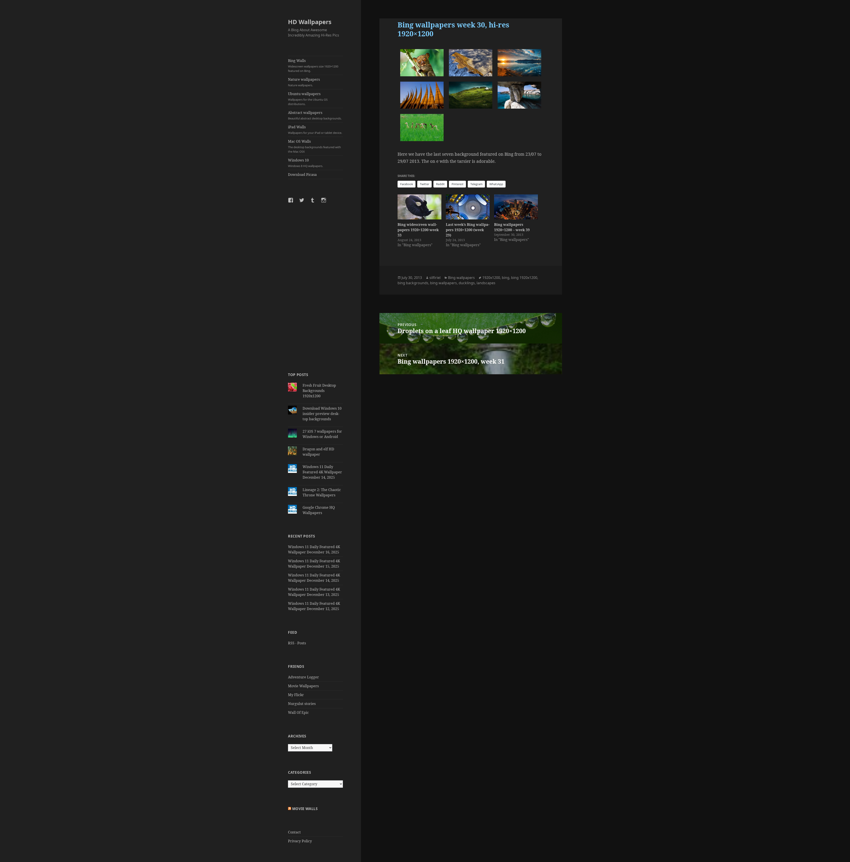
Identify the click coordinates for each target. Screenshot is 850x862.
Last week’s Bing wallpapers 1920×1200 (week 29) (467, 230)
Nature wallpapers (304, 82)
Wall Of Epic (298, 712)
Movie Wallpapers (303, 685)
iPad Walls (315, 130)
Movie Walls (305, 808)
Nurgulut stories (302, 703)
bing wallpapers (443, 282)
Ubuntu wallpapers (308, 98)
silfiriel (434, 277)
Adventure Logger (303, 677)
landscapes (486, 282)
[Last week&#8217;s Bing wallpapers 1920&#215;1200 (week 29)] (468, 206)
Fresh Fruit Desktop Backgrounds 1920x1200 (319, 390)
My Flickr (296, 694)
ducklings (467, 282)
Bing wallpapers (461, 277)
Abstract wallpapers (315, 115)
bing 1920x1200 (524, 277)
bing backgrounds (413, 282)
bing (505, 277)
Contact (294, 832)
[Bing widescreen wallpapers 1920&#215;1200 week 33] (419, 206)
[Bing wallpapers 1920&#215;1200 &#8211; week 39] (516, 206)
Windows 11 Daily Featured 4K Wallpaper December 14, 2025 (322, 472)
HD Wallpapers (309, 22)
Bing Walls (313, 65)
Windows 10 (305, 163)
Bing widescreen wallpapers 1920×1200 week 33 (418, 230)
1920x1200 (491, 277)
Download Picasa (302, 174)
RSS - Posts (297, 643)
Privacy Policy (300, 841)
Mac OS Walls (314, 146)
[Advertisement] (315, 287)
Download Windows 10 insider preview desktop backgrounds (322, 413)
